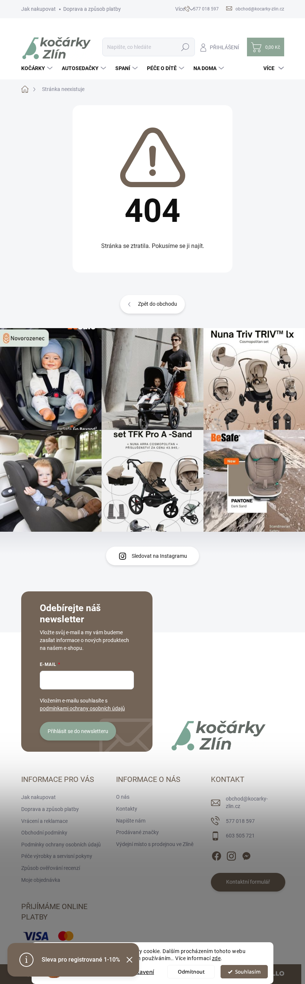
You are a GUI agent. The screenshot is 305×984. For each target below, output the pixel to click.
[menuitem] (37, 68)
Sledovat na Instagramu (159, 556)
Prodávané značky (137, 832)
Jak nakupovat (38, 9)
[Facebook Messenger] (246, 854)
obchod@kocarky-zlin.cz (247, 802)
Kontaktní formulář (248, 882)
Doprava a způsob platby (92, 9)
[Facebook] (216, 854)
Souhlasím (248, 971)
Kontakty (126, 809)
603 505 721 (240, 836)
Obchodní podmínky (44, 833)
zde (216, 958)
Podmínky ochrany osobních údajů (61, 845)
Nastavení (140, 971)
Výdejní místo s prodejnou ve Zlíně (154, 844)
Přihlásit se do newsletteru (78, 731)
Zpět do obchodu (157, 304)
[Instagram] (231, 854)
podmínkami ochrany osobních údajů (82, 708)
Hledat (185, 47)
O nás (122, 797)
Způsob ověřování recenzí (50, 868)
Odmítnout (191, 971)
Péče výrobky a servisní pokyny (56, 856)
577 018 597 (240, 821)
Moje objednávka (40, 880)
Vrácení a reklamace (44, 821)
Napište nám (130, 821)
